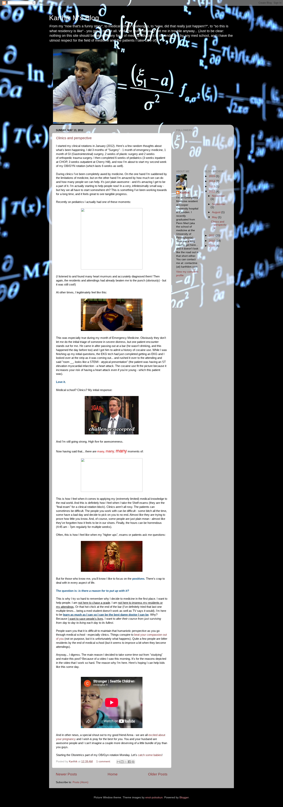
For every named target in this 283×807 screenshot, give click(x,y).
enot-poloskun (154, 797)
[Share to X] (126, 762)
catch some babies (150, 755)
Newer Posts (66, 774)
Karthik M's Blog (74, 18)
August (216, 212)
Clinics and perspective (74, 138)
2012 (212, 191)
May (215, 217)
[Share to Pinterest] (133, 762)
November (218, 195)
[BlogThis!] (122, 762)
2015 (212, 176)
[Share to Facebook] (129, 762)
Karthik (184, 192)
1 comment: (103, 761)
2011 (212, 235)
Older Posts (157, 774)
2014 (212, 181)
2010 (212, 240)
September (218, 204)
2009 (212, 245)
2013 (212, 186)
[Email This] (118, 762)
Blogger (184, 797)
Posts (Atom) (80, 782)
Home (113, 774)
